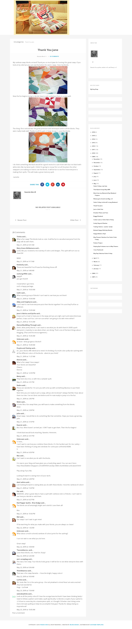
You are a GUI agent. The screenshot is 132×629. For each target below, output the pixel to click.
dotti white (21, 482)
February (96, 265)
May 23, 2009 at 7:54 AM (25, 591)
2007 (93, 277)
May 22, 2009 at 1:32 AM (25, 528)
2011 (93, 149)
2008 (93, 273)
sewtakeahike (22, 594)
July (95, 176)
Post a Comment (18, 613)
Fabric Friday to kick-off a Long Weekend (105, 202)
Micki (19, 402)
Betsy (19, 376)
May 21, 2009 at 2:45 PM (25, 399)
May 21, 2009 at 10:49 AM (26, 345)
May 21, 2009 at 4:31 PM (25, 436)
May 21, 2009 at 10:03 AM (26, 290)
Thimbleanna (22, 571)
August (96, 173)
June (95, 180)
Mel (18, 517)
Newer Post (21, 220)
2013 (93, 142)
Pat (18, 491)
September (97, 169)
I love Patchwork (98, 250)
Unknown (20, 339)
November (97, 162)
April (95, 258)
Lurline (19, 580)
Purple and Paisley (24, 348)
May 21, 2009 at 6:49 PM (25, 479)
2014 (93, 139)
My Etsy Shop (94, 89)
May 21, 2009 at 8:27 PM (25, 500)
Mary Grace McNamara (26, 248)
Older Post (74, 220)
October (96, 166)
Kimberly (20, 265)
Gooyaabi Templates (97, 625)
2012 (93, 146)
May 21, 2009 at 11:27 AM (26, 356)
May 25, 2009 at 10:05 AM (26, 610)
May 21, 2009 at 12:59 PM (26, 373)
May (95, 183)
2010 (93, 153)
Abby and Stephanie (24, 302)
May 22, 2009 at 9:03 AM (25, 576)
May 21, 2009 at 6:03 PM (25, 452)
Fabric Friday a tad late (100, 186)
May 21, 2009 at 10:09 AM (26, 310)
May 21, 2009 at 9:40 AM (25, 270)
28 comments (54, 56)
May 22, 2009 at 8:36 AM (25, 567)
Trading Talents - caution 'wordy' (103, 226)
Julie (18, 413)
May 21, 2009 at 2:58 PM (25, 410)
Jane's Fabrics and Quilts (26, 313)
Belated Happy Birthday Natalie (102, 230)
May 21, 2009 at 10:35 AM (26, 336)
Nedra (19, 385)
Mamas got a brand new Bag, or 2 (103, 199)
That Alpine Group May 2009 (101, 189)
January (96, 268)
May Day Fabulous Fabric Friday (102, 253)
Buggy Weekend (98, 216)
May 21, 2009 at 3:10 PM (25, 422)
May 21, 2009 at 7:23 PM (25, 488)
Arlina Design (74, 625)
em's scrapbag (22, 559)
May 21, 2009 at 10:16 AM (26, 322)
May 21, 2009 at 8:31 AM (25, 245)
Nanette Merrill (30, 192)
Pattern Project (97, 243)
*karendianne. (22, 550)
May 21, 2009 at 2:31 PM (25, 382)
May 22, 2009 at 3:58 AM (25, 547)
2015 (93, 135)
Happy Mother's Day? (99, 233)
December (97, 159)
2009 (93, 156)
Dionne (19, 360)
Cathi (19, 293)
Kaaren (19, 425)
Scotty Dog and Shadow (100, 223)
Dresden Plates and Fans (100, 212)
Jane (53, 62)
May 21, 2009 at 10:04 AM (26, 299)
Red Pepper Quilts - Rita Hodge (29, 503)
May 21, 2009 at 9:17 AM (25, 261)
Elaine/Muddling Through (27, 325)
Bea (18, 456)
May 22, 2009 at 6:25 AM (25, 556)
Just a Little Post (98, 209)
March (95, 261)
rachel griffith (22, 274)
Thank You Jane (97, 205)
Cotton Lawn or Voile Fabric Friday (103, 219)
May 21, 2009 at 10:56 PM (26, 514)
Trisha (19, 237)
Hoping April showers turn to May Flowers (105, 246)
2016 (93, 132)
